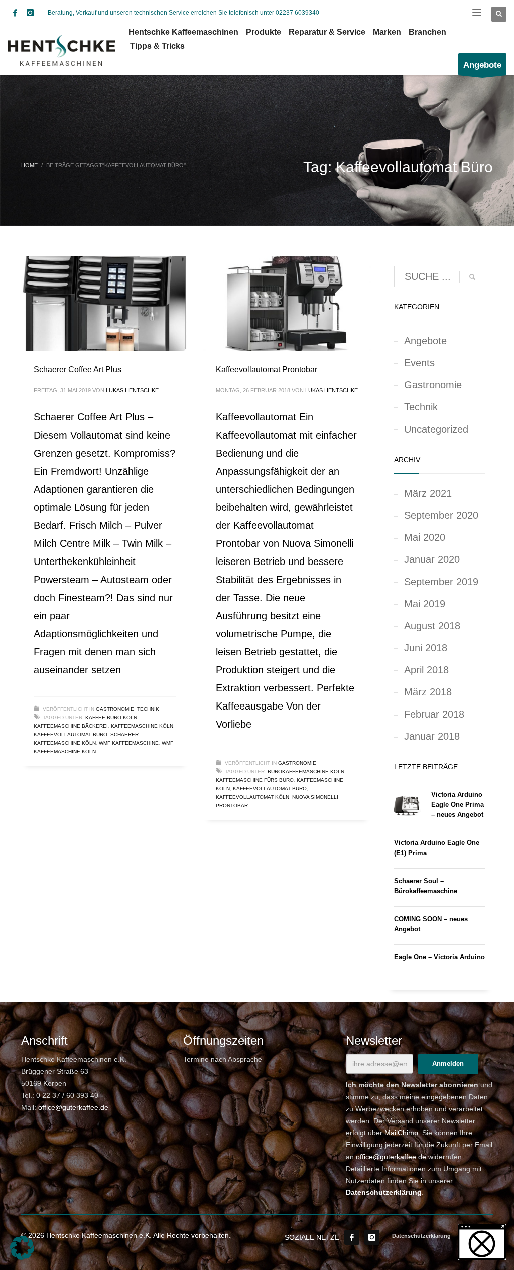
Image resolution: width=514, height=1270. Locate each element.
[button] (22, 1248)
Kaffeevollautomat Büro (70, 734)
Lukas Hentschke (132, 390)
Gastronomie (115, 709)
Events (419, 362)
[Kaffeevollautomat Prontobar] (287, 303)
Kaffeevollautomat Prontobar (266, 369)
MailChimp (401, 1132)
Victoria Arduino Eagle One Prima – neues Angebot (457, 804)
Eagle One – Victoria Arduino (439, 957)
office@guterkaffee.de (73, 1107)
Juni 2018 (425, 647)
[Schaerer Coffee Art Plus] (105, 303)
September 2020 (441, 515)
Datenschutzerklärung (384, 1192)
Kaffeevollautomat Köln (252, 797)
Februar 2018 (434, 714)
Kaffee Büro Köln (111, 717)
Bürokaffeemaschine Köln (306, 771)
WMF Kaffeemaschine (129, 743)
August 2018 (432, 625)
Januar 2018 (432, 736)
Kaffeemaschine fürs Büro (255, 780)
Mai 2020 (424, 537)
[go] (472, 277)
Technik (148, 709)
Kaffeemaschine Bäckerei (71, 726)
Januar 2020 (432, 559)
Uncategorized (436, 429)
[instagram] (30, 12)
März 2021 (428, 493)
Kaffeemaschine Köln (142, 726)
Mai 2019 (424, 603)
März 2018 (428, 691)
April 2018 (426, 669)
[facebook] (15, 12)
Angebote (425, 340)
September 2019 (441, 581)
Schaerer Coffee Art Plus (77, 369)
